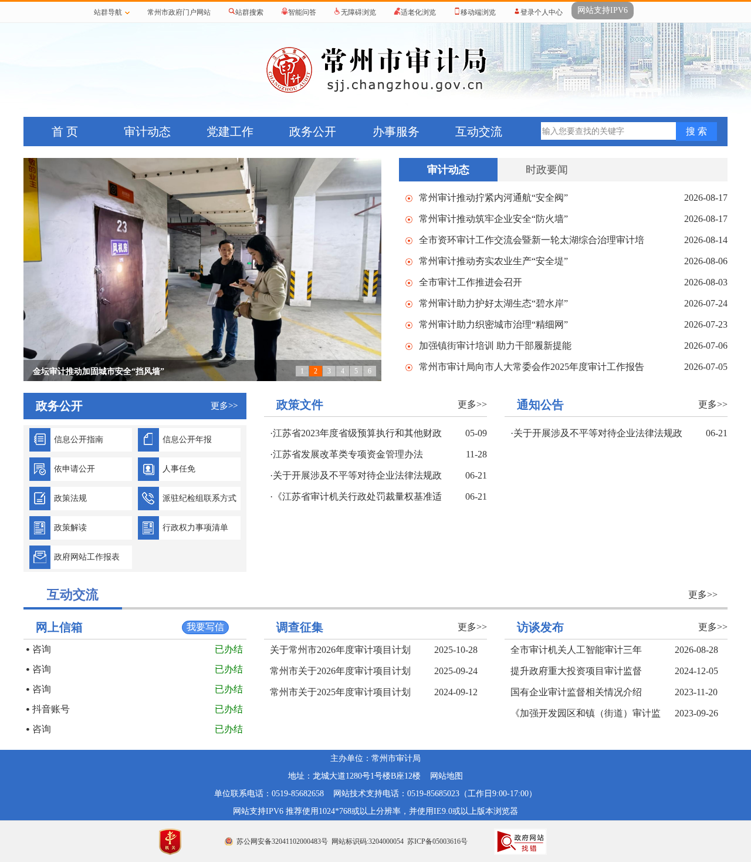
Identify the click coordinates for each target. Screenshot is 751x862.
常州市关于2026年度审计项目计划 (340, 671)
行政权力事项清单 (195, 527)
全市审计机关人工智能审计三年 (576, 650)
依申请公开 (74, 468)
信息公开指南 (78, 439)
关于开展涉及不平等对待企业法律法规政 (357, 475)
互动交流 (478, 131)
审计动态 (147, 131)
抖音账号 (51, 709)
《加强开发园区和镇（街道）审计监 (585, 713)
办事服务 (396, 131)
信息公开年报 (187, 439)
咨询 (41, 649)
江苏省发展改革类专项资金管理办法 (348, 454)
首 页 (65, 131)
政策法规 (70, 498)
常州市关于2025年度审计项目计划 (340, 692)
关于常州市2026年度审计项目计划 (340, 650)
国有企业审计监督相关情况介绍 (576, 692)
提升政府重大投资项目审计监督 (576, 671)
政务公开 (312, 131)
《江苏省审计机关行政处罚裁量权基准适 (357, 496)
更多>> (472, 404)
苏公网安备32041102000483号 (282, 841)
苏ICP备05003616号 (437, 841)
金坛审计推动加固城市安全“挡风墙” (98, 371)
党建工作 (230, 131)
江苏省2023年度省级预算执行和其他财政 (357, 433)
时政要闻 (547, 170)
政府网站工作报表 (87, 557)
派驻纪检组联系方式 (199, 498)
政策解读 (70, 527)
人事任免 (179, 468)
